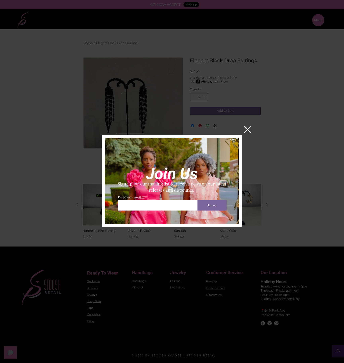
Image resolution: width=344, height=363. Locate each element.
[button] (247, 129)
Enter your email (129, 197)
